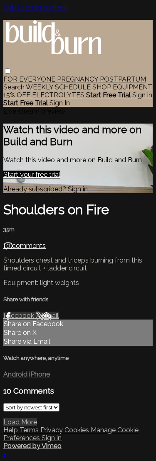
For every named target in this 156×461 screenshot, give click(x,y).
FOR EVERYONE (30, 79)
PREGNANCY (78, 79)
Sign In (60, 103)
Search (14, 87)
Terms (30, 430)
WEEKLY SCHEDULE (58, 87)
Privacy (52, 430)
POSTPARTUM (123, 79)
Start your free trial (31, 174)
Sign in (142, 95)
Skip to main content (35, 7)
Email (50, 316)
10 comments (24, 246)
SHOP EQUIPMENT (122, 87)
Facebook (19, 316)
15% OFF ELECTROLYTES (43, 95)
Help (11, 430)
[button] (7, 71)
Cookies (77, 430)
